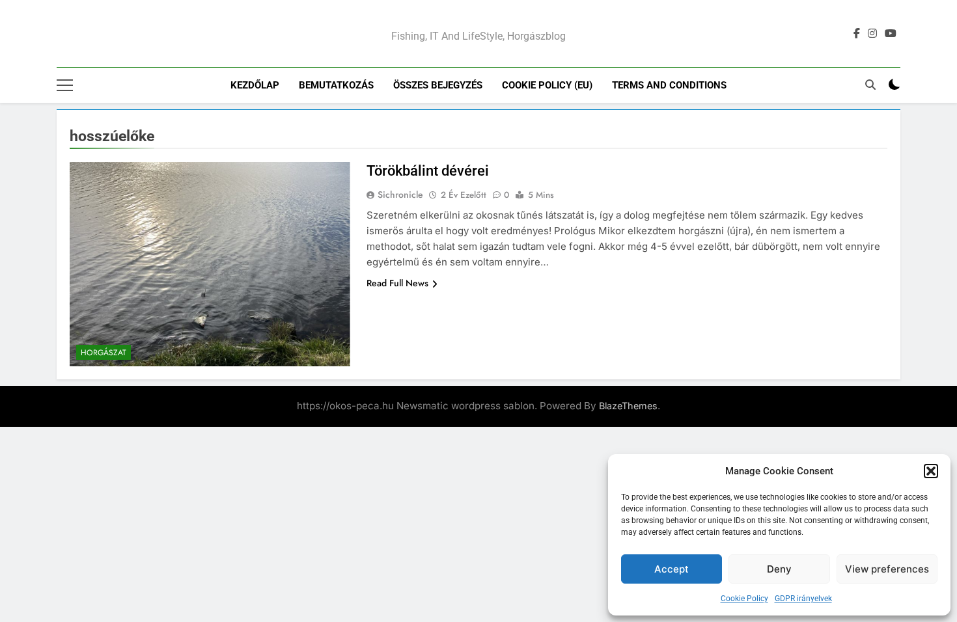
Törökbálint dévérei (428, 171)
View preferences (887, 569)
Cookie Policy (744, 598)
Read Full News (397, 283)
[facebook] (857, 34)
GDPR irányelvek (803, 598)
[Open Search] (870, 84)
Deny (779, 569)
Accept (671, 569)
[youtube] (890, 34)
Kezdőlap (254, 85)
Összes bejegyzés (437, 85)
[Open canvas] (65, 85)
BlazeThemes (628, 405)
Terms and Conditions (669, 85)
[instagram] (872, 34)
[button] (930, 471)
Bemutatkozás (336, 85)
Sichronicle (400, 194)
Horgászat (103, 352)
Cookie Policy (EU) (547, 85)
